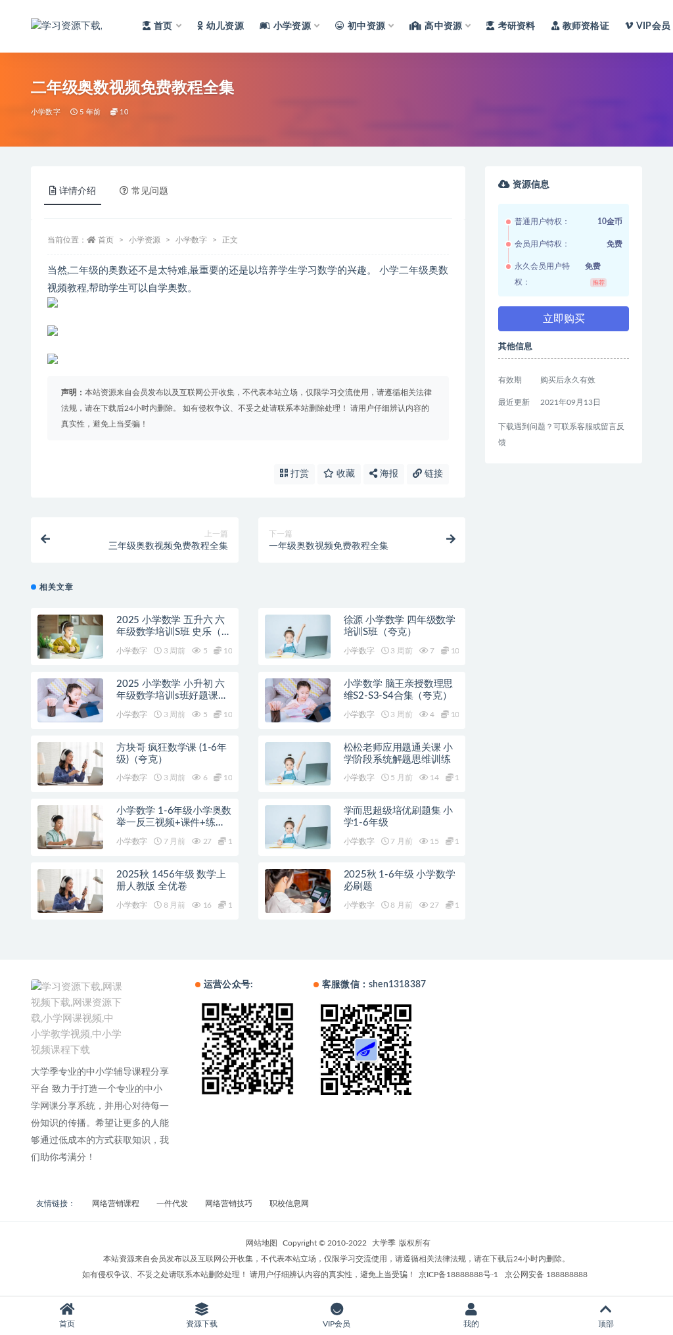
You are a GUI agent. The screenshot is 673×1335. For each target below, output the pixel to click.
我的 (471, 1324)
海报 (387, 474)
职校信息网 (289, 1203)
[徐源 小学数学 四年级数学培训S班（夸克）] (298, 637)
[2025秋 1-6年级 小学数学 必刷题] (298, 891)
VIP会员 (653, 26)
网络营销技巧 (228, 1203)
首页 (106, 240)
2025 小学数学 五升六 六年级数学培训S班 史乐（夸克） (173, 632)
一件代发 (172, 1203)
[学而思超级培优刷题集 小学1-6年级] (298, 827)
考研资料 (516, 26)
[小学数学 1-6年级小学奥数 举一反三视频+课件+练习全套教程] (70, 827)
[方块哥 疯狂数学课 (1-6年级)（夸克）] (70, 764)
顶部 (606, 1324)
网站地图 (261, 1243)
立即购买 (564, 319)
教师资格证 (586, 26)
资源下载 (202, 1324)
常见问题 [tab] (149, 191)
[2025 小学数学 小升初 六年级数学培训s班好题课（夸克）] (70, 700)
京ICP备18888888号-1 (458, 1274)
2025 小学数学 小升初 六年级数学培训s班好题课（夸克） (170, 696)
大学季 (384, 1243)
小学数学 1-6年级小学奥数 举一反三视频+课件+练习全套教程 (173, 822)
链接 (432, 474)
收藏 (344, 474)
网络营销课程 (115, 1203)
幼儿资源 (225, 26)
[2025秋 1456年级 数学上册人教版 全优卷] (70, 891)
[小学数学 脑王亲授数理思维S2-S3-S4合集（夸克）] (298, 700)
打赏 (298, 474)
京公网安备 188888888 (546, 1274)
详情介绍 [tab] (77, 191)
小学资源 (144, 240)
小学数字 (45, 112)
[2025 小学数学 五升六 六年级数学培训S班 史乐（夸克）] (70, 637)
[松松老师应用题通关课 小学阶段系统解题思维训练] (298, 764)
